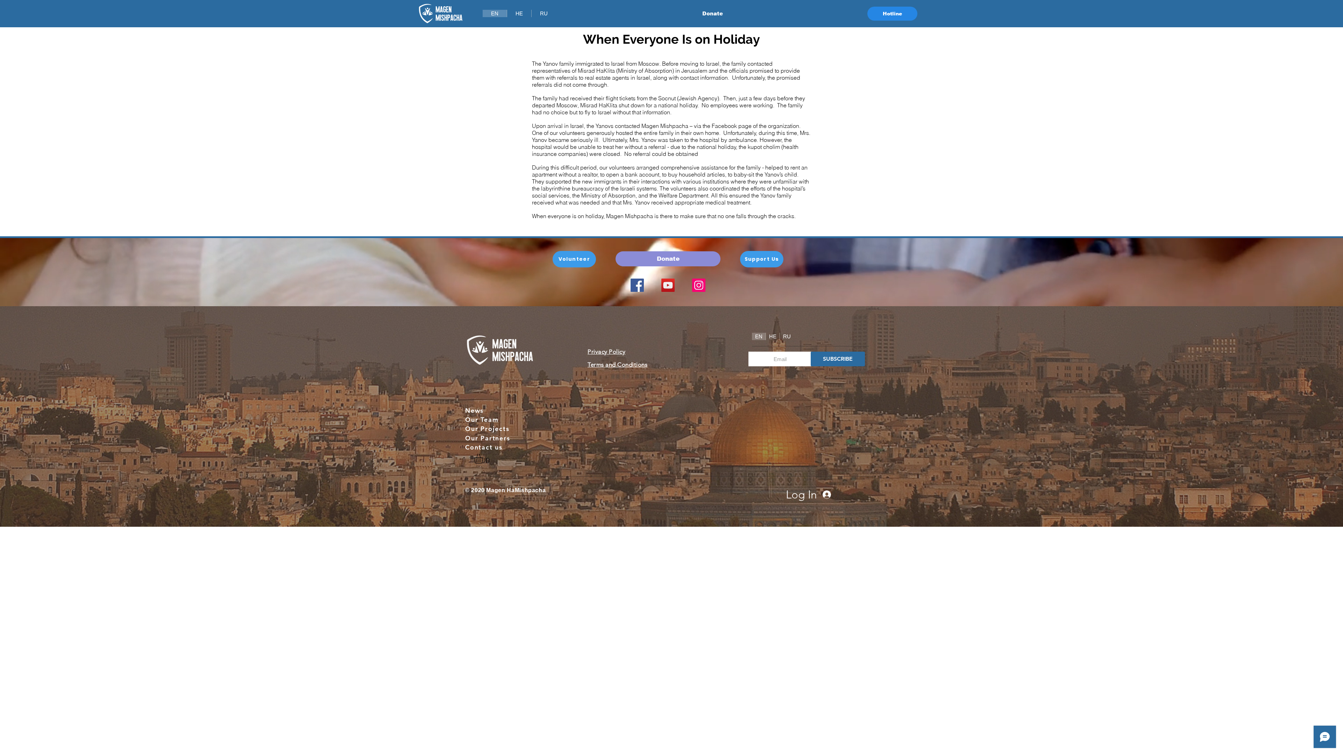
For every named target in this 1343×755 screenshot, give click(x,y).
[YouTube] (668, 285)
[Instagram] (698, 285)
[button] (484, 458)
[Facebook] (637, 285)
